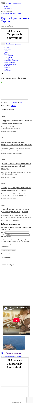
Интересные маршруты (11, 60)
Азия (6, 50)
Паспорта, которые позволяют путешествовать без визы (16, 188)
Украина (10, 59)
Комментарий (5, 247)
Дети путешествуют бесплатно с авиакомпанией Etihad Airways (16, 166)
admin (21, 102)
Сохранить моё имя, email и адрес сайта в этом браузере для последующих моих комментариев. (16, 240)
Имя (2, 232)
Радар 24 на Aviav (9, 62)
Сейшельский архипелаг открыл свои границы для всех (16, 143)
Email (3, 234)
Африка (6, 52)
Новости (7, 67)
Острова (7, 65)
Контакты (7, 71)
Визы (2, 220)
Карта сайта (8, 8)
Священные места (10, 64)
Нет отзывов (13, 102)
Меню (3, 3)
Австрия (10, 55)
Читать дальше (11, 131)
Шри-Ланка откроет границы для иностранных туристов (16, 210)
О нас (6, 6)
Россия (10, 57)
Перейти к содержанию (13, 3)
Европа (6, 54)
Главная (6, 47)
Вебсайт (3, 236)
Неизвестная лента (13, 353)
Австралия (7, 49)
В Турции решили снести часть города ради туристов (16, 121)
